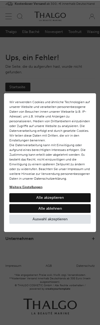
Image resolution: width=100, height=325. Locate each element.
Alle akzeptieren (50, 197)
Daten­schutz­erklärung (50, 178)
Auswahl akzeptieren (50, 219)
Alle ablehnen (50, 208)
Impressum (75, 169)
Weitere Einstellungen (25, 187)
